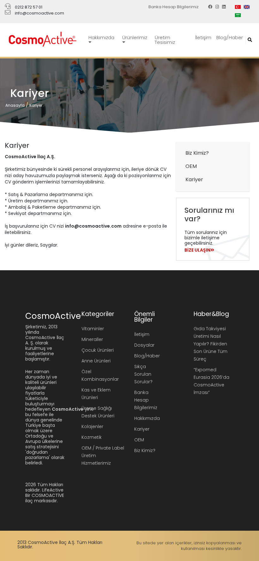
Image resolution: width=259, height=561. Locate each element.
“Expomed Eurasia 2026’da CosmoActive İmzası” (211, 381)
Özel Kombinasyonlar (100, 375)
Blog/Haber (229, 37)
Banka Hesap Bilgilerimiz (173, 7)
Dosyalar (144, 345)
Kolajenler (92, 426)
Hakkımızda (101, 37)
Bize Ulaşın (197, 250)
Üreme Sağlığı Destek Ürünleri (97, 412)
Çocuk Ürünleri (97, 350)
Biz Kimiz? (197, 153)
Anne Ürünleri (96, 361)
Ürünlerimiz (134, 37)
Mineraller (92, 339)
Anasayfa (15, 105)
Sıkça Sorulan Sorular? (143, 374)
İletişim (203, 37)
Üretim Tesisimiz (165, 39)
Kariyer (35, 105)
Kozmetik (91, 437)
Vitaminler (92, 328)
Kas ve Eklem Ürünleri (96, 394)
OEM (191, 166)
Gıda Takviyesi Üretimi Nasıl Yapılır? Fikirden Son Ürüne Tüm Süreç (210, 343)
